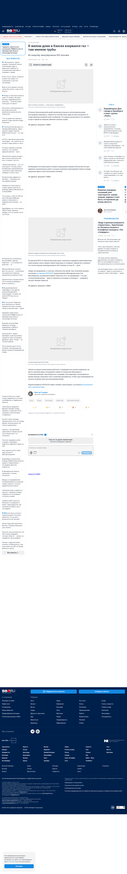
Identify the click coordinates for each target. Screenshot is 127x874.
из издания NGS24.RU (44, 273)
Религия (82, 720)
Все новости (13, 58)
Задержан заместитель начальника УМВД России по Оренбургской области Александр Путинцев (12, 50)
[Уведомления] (119, 31)
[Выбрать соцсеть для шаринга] (91, 65)
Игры (86, 26)
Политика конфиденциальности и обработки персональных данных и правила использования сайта (93, 791)
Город (33, 710)
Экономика (106, 713)
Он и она (82, 701)
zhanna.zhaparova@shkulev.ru (10, 800)
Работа (81, 713)
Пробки (75, 26)
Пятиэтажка (48, 400)
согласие (11, 862)
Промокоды (94, 26)
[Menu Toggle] (3, 31)
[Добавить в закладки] (86, 65)
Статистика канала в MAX (11, 717)
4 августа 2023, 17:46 (34, 59)
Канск (31, 400)
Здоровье (34, 723)
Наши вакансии (7, 710)
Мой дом (59, 713)
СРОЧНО (5, 44)
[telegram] (33, 731)
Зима (58, 701)
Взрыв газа (59, 400)
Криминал (60, 704)
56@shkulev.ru (23, 792)
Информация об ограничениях (73, 782)
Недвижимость (7, 26)
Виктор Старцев (41, 392)
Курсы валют (66, 26)
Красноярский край (73, 400)
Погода (28, 26)
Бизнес (33, 704)
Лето (58, 710)
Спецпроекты (106, 717)
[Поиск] (114, 31)
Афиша (48, 26)
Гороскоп (55, 26)
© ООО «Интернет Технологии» (34, 807)
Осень (81, 704)
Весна (33, 707)
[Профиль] (123, 31)
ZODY (81, 26)
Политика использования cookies (74, 785)
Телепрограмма (38, 26)
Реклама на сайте (8, 701)
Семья (81, 723)
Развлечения (83, 717)
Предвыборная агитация (10, 713)
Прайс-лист (6, 704)
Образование (61, 723)
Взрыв (39, 400)
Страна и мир (106, 707)
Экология (105, 710)
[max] (38, 731)
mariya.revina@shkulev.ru (9, 803)
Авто (32, 701)
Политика (82, 707)
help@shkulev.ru (15, 795)
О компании (6, 707)
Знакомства (19, 26)
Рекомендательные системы (73, 788)
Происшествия (84, 710)
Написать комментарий (42, 65)
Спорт (104, 701)
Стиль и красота (107, 704)
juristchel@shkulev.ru (47, 793)
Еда (32, 717)
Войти (35, 453)
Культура (59, 707)
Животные (34, 720)
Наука (58, 717)
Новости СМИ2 (34, 474)
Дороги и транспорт (38, 713)
